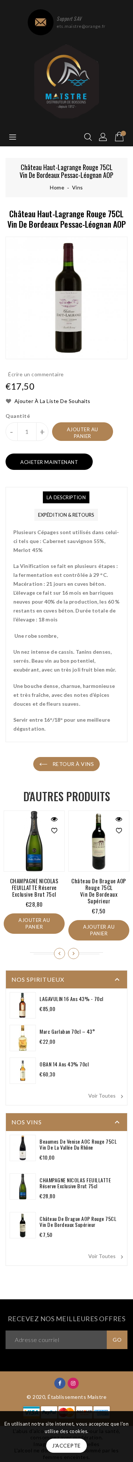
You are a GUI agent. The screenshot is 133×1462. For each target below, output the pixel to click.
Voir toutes (106, 1096)
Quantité (18, 416)
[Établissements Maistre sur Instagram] (73, 1383)
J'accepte (66, 1445)
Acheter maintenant (49, 462)
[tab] (66, 497)
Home (57, 187)
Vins (77, 187)
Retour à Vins (72, 764)
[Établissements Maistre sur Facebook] (60, 1383)
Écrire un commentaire (36, 374)
